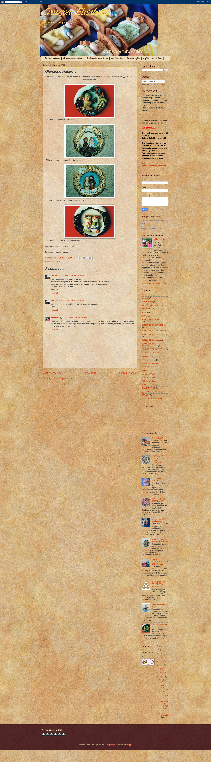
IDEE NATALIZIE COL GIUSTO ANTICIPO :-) (158, 584)
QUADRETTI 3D (148, 388)
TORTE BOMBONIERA (151, 399)
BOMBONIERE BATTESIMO (153, 319)
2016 (162, 661)
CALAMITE (146, 356)
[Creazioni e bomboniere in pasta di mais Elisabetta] (142, 226)
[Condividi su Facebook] (90, 258)
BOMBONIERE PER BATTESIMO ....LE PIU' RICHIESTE (159, 459)
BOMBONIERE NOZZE (151, 340)
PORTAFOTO (147, 381)
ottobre (164, 680)
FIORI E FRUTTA (149, 360)
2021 (162, 654)
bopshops (111, 745)
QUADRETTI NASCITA (151, 392)
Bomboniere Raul (158, 438)
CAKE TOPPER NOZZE (151, 353)
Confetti (146, 58)
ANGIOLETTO (164, 697)
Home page (89, 372)
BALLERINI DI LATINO (151, 305)
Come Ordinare (157, 58)
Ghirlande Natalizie (159, 625)
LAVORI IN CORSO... (150, 363)
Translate (160, 85)
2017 (162, 657)
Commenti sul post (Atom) (61, 379)
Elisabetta (55, 318)
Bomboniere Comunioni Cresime (97, 58)
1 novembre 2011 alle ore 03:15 (71, 301)
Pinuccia (54, 276)
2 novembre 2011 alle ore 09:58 (75, 318)
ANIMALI (145, 298)
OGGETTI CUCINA (149, 374)
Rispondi (54, 293)
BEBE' (144, 312)
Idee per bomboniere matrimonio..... (160, 520)
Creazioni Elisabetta (75, 13)
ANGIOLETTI (147, 295)
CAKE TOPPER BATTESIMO (154, 349)
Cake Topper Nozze (117, 58)
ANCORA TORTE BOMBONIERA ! (159, 500)
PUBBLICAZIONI (148, 385)
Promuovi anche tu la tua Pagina (151, 228)
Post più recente (52, 372)
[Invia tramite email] (83, 258)
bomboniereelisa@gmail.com (154, 166)
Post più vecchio (127, 372)
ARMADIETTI (147, 302)
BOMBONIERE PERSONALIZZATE (150, 345)
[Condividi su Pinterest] (92, 258)
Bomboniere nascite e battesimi (73, 58)
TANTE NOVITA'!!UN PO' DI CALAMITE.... (160, 562)
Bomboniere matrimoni (52, 58)
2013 (162, 669)
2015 (162, 665)
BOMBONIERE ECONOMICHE (154, 334)
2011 (162, 677)
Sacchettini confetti (133, 58)
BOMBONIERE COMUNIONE (154, 325)
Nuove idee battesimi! (156, 480)
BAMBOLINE (147, 309)
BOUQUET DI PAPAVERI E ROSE (160, 540)
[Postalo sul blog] (85, 258)
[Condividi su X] (87, 258)
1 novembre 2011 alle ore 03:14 (71, 276)
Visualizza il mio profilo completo (154, 283)
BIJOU (144, 316)
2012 (162, 673)
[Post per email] (78, 258)
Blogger (129, 745)
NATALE (56, 262)
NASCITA (145, 367)
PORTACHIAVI (148, 377)
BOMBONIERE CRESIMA (152, 331)
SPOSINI (145, 395)
